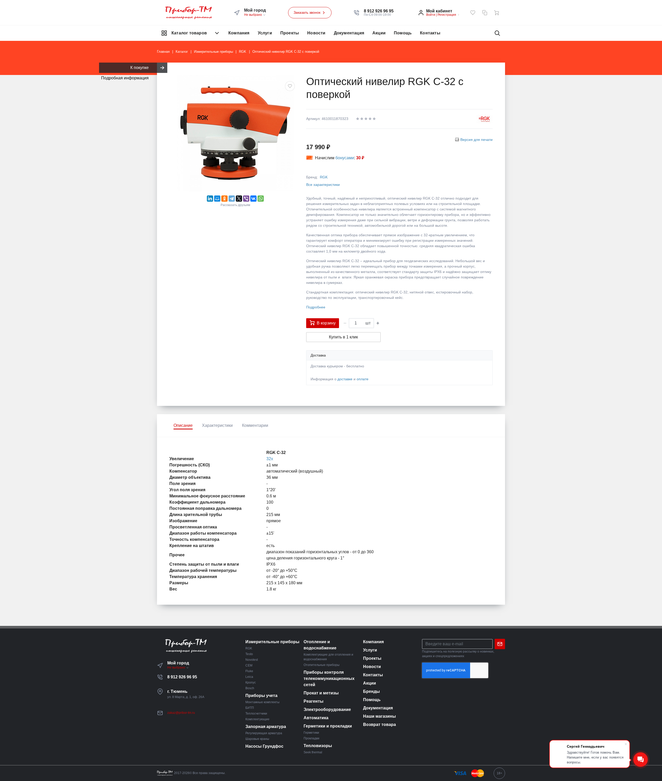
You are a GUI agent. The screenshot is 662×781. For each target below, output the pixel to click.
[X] (239, 198)
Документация (349, 33)
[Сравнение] (484, 12)
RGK (324, 177)
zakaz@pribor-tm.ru (181, 713)
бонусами (344, 158)
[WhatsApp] (261, 198)
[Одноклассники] (224, 198)
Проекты (289, 33)
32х (269, 459)
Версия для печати (476, 140)
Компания (239, 33)
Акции (379, 33)
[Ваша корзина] (496, 12)
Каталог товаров (189, 33)
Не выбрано (253, 15)
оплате (362, 379)
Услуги (265, 33)
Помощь (403, 33)
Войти (430, 15)
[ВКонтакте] (253, 198)
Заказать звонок (307, 12)
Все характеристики (323, 185)
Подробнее (315, 307)
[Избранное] (472, 12)
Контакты (430, 33)
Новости (316, 33)
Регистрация (447, 15)
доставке (344, 379)
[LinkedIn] (210, 198)
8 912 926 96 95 (182, 677)
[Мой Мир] (217, 198)
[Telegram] (232, 198)
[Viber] (246, 198)
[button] (379, 11)
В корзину (326, 323)
